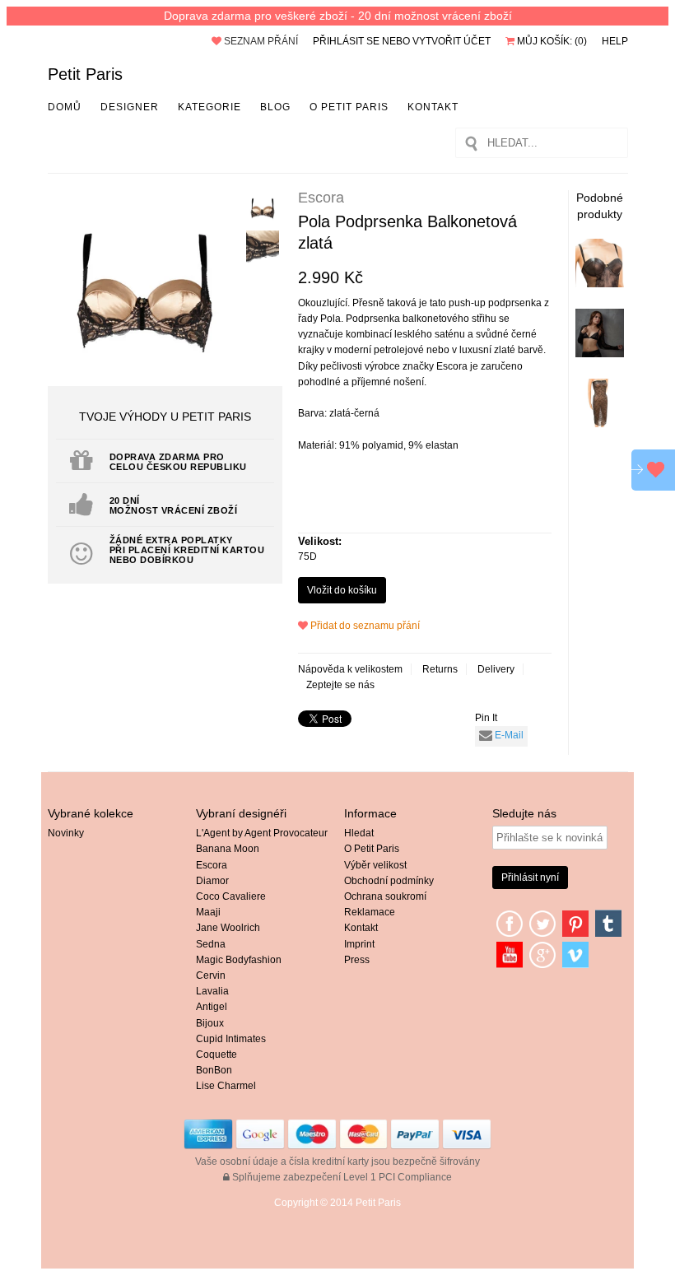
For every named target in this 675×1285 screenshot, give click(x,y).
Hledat (359, 833)
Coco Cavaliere (231, 896)
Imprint (359, 944)
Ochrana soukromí (385, 896)
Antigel (211, 1007)
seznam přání (259, 41)
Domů (64, 107)
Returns (440, 669)
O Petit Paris (349, 107)
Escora (211, 865)
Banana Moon (227, 848)
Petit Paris (85, 74)
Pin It (486, 718)
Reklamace (369, 912)
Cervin (211, 975)
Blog (275, 107)
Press (357, 960)
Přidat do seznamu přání (364, 625)
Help (615, 41)
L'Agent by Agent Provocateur (262, 833)
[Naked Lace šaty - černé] (599, 424)
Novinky (66, 833)
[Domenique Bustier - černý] (599, 284)
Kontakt (433, 107)
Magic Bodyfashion (239, 960)
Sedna (211, 944)
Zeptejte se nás (340, 685)
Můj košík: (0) (550, 41)
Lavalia (212, 991)
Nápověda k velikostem (350, 669)
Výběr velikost (375, 865)
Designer (129, 107)
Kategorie (209, 107)
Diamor (212, 881)
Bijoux (210, 1023)
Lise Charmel (226, 1086)
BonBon (214, 1070)
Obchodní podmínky (389, 881)
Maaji (208, 912)
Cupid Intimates (231, 1039)
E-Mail (508, 735)
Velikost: (320, 541)
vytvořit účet (451, 41)
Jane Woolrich (228, 927)
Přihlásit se (346, 41)
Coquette (216, 1054)
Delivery (495, 669)
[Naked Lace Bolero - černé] (599, 354)
